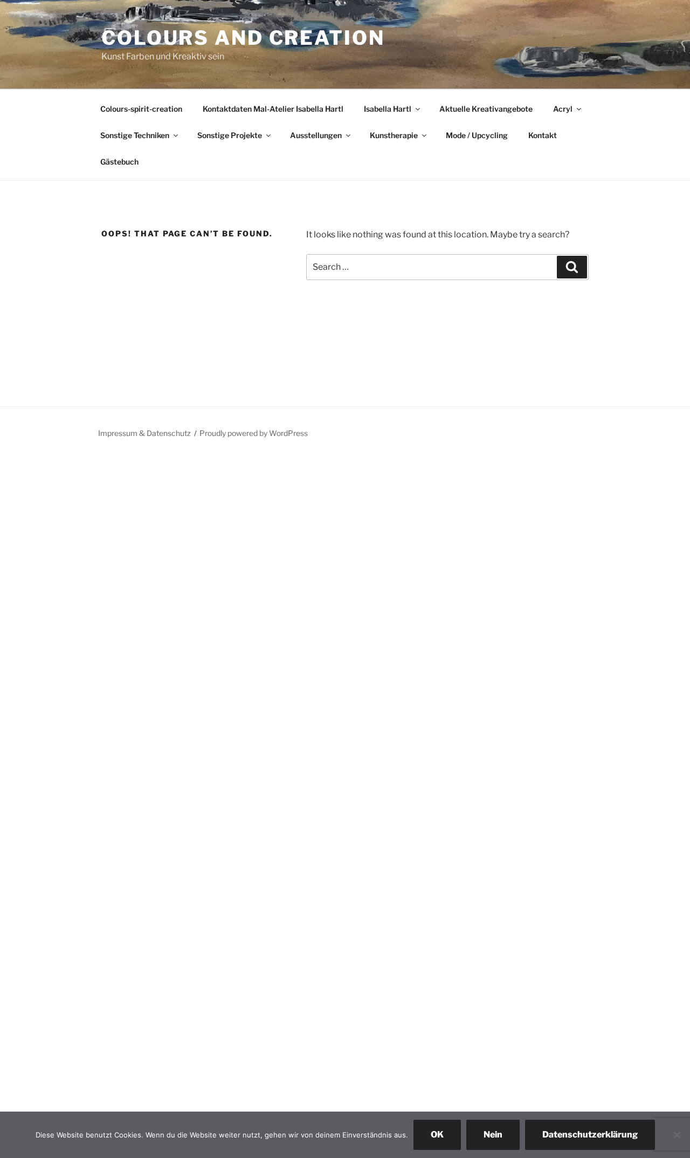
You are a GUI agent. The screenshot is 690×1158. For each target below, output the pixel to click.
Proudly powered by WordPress (253, 433)
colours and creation (243, 38)
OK (437, 1134)
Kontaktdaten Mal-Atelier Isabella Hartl (273, 108)
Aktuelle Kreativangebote (486, 108)
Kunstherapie (394, 135)
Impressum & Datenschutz (144, 433)
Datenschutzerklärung (590, 1134)
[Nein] (676, 1134)
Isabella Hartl (387, 108)
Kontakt (542, 135)
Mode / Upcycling (477, 135)
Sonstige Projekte (229, 135)
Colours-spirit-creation (141, 108)
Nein (493, 1134)
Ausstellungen (316, 135)
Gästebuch (119, 161)
